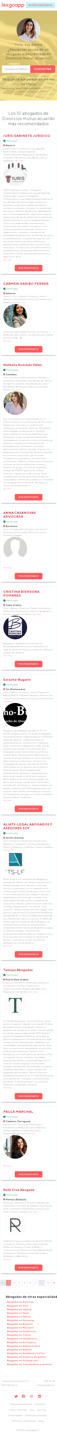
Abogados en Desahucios (21, 1331)
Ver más (19, 160)
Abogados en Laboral (19, 1309)
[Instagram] (31, 1396)
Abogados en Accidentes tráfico (25, 1353)
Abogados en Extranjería (21, 1342)
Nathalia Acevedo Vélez (22, 365)
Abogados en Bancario (20, 1324)
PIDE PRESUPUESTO (29, 268)
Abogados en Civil (17, 1306)
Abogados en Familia (19, 1316)
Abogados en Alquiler (19, 1349)
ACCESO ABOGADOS (40, 5)
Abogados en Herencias (20, 1320)
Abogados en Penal (18, 1313)
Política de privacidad (36, 1415)
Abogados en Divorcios (20, 1302)
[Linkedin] (39, 1396)
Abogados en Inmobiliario (22, 1338)
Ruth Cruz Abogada (19, 1190)
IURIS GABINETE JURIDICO (26, 136)
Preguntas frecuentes (21, 1404)
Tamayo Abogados (18, 970)
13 (48, 1282)
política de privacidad (34, 91)
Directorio (40, 1404)
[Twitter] (16, 1396)
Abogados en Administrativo (23, 1346)
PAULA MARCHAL (18, 1111)
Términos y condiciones (24, 1421)
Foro (32, 1410)
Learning (41, 1410)
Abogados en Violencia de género (26, 1357)
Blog (41, 1421)
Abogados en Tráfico (19, 1335)
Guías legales (15, 1415)
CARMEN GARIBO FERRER (26, 283)
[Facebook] (23, 1396)
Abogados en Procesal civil (22, 1360)
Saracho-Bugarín (17, 679)
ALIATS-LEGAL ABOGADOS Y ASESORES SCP (27, 826)
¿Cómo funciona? (18, 1410)
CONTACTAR (42, 69)
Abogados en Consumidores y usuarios (29, 1364)
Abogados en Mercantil (20, 1328)
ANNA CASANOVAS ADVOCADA (19, 514)
